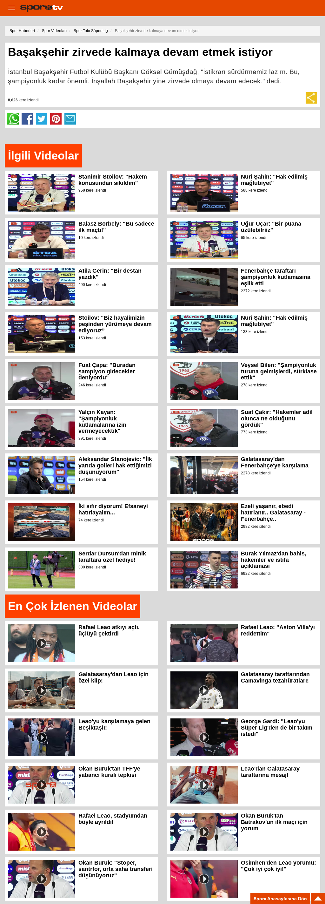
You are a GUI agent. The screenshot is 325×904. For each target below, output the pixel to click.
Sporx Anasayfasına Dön (280, 898)
